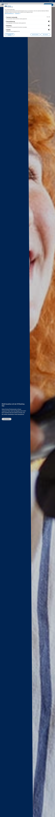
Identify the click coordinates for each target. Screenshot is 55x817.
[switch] (49, 21)
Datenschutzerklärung (9, 13)
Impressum (17, 13)
